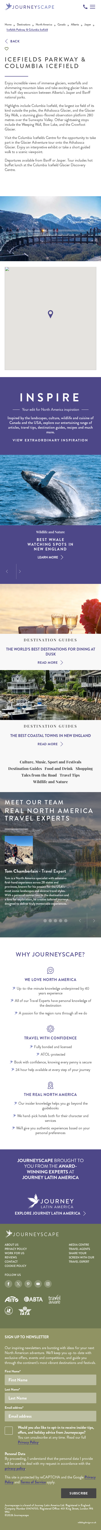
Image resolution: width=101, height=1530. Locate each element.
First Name (13, 1371)
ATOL (9, 1311)
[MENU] (92, 7)
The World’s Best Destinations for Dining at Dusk (50, 652)
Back (15, 41)
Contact (11, 1262)
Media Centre (79, 1245)
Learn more (48, 552)
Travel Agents (79, 1249)
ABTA (33, 1299)
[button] (50, 314)
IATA (24, 1310)
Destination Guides (50, 640)
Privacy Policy (16, 1249)
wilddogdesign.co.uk (87, 1522)
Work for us (14, 1253)
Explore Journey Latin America (47, 1213)
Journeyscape (29, 7)
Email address (14, 1407)
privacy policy (15, 1468)
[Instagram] (48, 1284)
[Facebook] (8, 1284)
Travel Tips (70, 775)
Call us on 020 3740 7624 (85, 7)
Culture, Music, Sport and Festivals (50, 762)
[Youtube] (38, 1284)
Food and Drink (59, 768)
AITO (11, 1299)
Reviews (11, 1258)
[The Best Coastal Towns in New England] (50, 695)
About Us (11, 1245)
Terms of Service (33, 1482)
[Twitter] (18, 1284)
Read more (48, 662)
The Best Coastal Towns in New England (50, 735)
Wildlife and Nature (50, 781)
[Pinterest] (28, 1284)
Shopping (84, 768)
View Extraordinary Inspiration (50, 440)
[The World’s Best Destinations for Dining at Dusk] (50, 609)
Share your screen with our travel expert (81, 1257)
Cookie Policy (15, 1266)
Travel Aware (54, 1299)
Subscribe (79, 1493)
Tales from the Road (39, 775)
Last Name (12, 1389)
